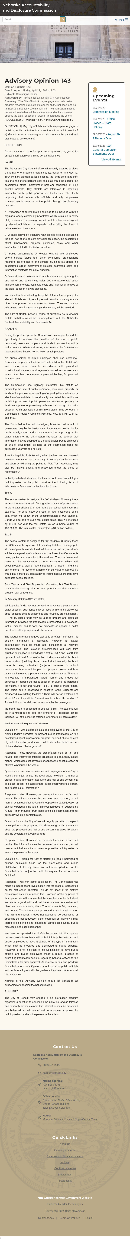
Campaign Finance (65, 1150)
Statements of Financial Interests (65, 1156)
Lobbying (65, 1162)
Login (89, 1218)
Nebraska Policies (69, 1218)
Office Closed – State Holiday (104, 123)
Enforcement (65, 1174)
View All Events (111, 159)
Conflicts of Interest (65, 1168)
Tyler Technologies (72, 1204)
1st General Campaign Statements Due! (105, 149)
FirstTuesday (65, 1180)
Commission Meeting (106, 111)
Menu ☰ (121, 20)
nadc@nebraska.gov (54, 1073)
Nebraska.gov (46, 1218)
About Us (65, 1144)
